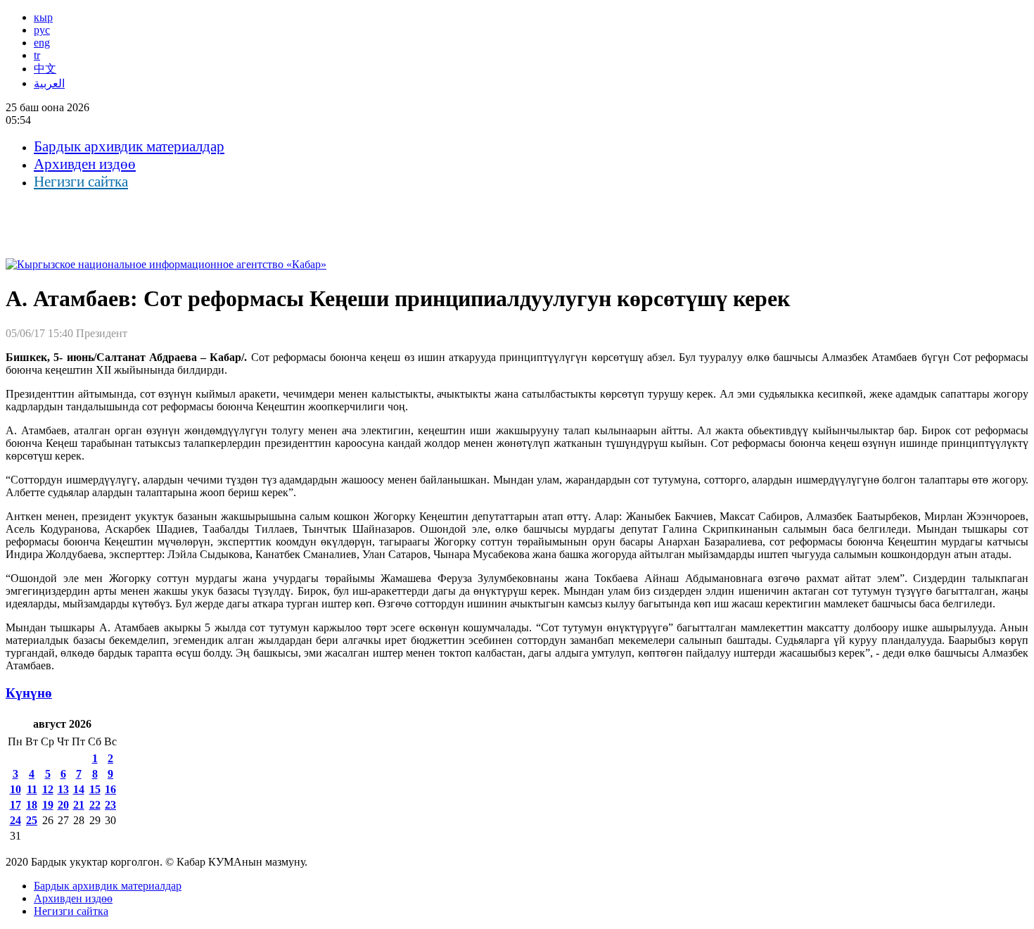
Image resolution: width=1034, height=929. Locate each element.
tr (37, 55)
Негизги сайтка (81, 181)
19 (47, 805)
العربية (49, 83)
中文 (45, 69)
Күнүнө (29, 692)
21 (78, 805)
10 (15, 789)
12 (47, 789)
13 (63, 789)
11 (32, 789)
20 (63, 805)
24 (15, 820)
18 (31, 805)
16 (110, 789)
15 (95, 789)
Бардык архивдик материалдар (129, 146)
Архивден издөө (85, 164)
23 (110, 805)
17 (15, 805)
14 (78, 789)
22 (95, 805)
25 (31, 820)
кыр (43, 17)
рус (42, 30)
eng (42, 43)
